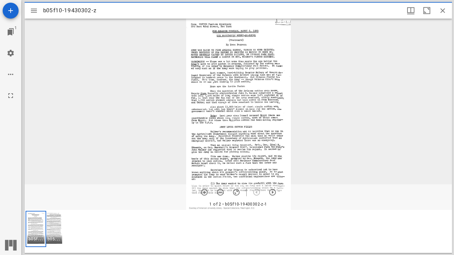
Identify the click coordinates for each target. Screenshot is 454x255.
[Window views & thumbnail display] (411, 11)
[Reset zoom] (236, 192)
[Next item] (273, 192)
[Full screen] (11, 96)
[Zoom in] (204, 192)
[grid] (238, 231)
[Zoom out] (220, 192)
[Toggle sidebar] (34, 11)
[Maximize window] (427, 11)
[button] (36, 228)
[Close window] (443, 11)
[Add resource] (11, 11)
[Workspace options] (11, 74)
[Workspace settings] (11, 53)
